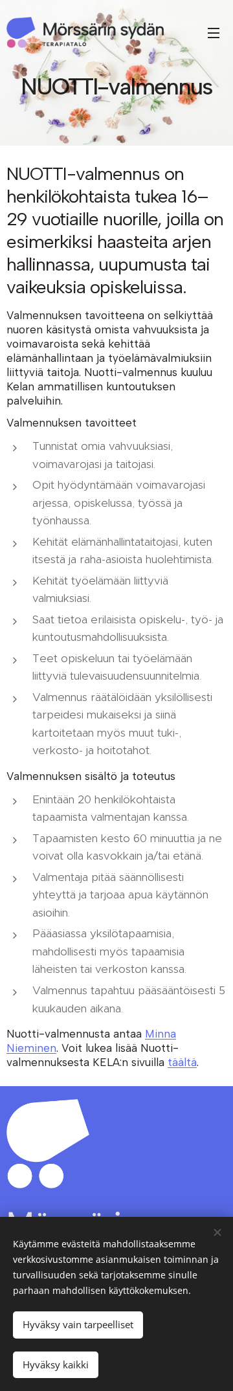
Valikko (214, 32)
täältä (182, 1062)
